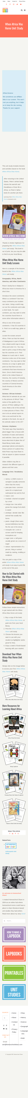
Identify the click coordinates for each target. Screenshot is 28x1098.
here (23, 914)
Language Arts (23, 1032)
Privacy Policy (14, 1030)
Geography (23, 1026)
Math (23, 1038)
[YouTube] (3, 1028)
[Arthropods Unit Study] (10, 846)
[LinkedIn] (6, 1028)
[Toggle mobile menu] (25, 10)
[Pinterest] (6, 1025)
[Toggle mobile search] (21, 10)
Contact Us (14, 1023)
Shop (23, 1013)
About (14, 1017)
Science (23, 1022)
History (23, 1017)
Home (14, 1013)
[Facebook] (3, 1025)
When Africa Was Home (10, 171)
